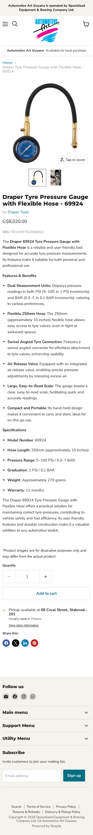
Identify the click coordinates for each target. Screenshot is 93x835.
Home (7, 63)
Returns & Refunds (26, 812)
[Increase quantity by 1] (45, 576)
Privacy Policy (66, 807)
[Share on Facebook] (6, 643)
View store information (24, 625)
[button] (37, 177)
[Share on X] (15, 643)
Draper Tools (18, 212)
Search (16, 807)
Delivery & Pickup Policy (62, 812)
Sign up (74, 775)
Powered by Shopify (46, 826)
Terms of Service (39, 807)
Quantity (9, 565)
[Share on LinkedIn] (25, 643)
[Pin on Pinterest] (34, 643)
